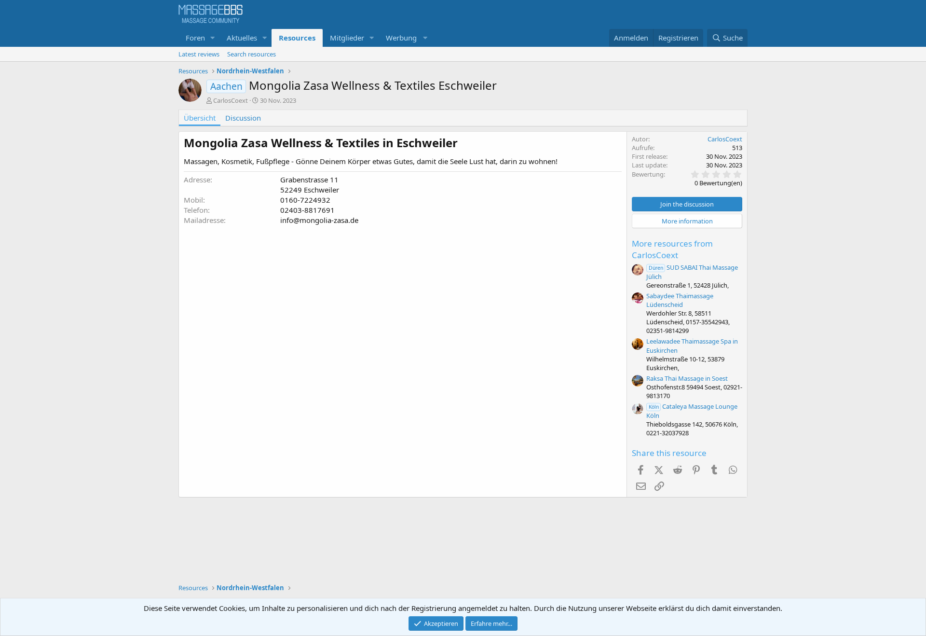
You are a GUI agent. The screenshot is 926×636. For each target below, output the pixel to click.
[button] (212, 38)
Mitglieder (347, 37)
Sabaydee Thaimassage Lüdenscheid (679, 300)
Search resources (251, 54)
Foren (195, 37)
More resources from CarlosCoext (672, 249)
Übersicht (200, 118)
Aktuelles (242, 37)
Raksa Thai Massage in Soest (687, 378)
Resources (297, 37)
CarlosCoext (230, 100)
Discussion (243, 118)
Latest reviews (198, 54)
